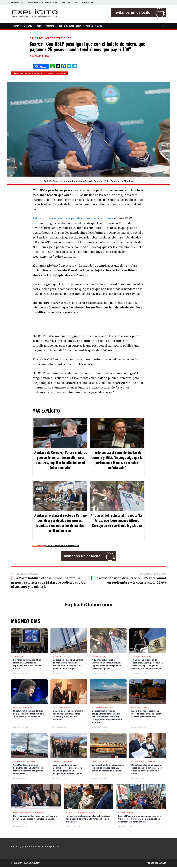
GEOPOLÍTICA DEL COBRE (55, 2)
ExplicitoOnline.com (88, 604)
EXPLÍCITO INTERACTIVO (70, 26)
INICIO (16, 26)
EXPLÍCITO (34, 863)
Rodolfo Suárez (70, 546)
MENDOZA (28, 26)
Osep (59, 546)
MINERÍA (85, 2)
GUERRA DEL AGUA (94, 26)
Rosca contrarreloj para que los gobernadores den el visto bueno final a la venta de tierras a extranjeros (88, 819)
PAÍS (39, 26)
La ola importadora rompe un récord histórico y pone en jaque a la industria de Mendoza (147, 714)
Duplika (162, 863)
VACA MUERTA (73, 2)
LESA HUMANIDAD (35, 2)
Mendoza (50, 546)
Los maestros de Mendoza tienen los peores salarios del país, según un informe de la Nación (108, 768)
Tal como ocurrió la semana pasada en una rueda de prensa (72, 218)
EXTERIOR (50, 26)
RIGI (92, 2)
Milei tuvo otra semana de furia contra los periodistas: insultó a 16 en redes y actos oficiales (28, 714)
